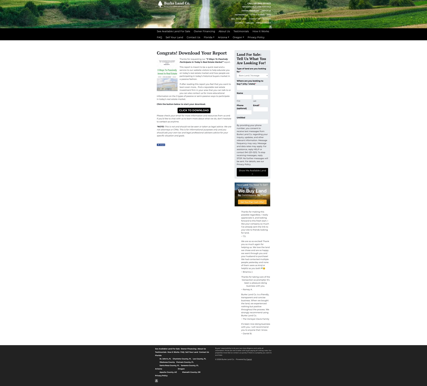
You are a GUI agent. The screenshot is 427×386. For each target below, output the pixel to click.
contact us (164, 121)
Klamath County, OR (191, 372)
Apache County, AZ (168, 372)
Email (256, 105)
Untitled (241, 117)
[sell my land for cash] (252, 194)
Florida (267, 19)
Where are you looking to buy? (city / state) (250, 82)
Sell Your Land (239, 19)
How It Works (257, 15)
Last (254, 101)
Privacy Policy (263, 23)
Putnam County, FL (185, 362)
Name (240, 93)
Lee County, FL (199, 359)
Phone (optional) (242, 107)
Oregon (250, 23)
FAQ (269, 15)
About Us (266, 11)
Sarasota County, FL (189, 365)
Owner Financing (250, 11)
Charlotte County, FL (182, 359)
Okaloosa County (167, 362)
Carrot (249, 359)
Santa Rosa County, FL (169, 365)
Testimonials (241, 15)
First (238, 101)
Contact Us (254, 19)
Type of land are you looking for (251, 70)
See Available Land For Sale (256, 7)
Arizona (239, 23)
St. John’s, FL (165, 359)
